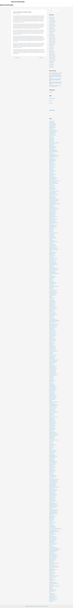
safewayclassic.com (52, 149)
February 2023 (51, 52)
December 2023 (51, 38)
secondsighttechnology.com (53, 258)
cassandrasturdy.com (52, 306)
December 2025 (51, 21)
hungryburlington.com (52, 372)
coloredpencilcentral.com (53, 216)
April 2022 (50, 67)
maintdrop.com (51, 168)
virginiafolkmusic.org (52, 276)
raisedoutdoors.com (52, 220)
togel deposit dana (52, 110)
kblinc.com (50, 239)
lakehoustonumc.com (52, 470)
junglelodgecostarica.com (53, 386)
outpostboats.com (52, 300)
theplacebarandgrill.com (52, 428)
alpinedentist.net (51, 173)
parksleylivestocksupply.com (53, 292)
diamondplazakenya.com (53, 551)
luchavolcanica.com (52, 414)
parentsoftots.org (51, 460)
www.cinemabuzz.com (52, 522)
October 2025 (51, 24)
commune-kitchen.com (52, 340)
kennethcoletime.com (52, 371)
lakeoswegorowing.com (52, 582)
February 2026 (51, 18)
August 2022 (51, 61)
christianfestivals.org (52, 387)
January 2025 (51, 28)
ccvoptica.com (51, 514)
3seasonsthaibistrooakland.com (54, 286)
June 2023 (50, 47)
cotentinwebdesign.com (52, 192)
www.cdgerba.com (52, 546)
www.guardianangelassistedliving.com (55, 549)
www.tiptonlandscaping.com (53, 512)
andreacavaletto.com (52, 291)
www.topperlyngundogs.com (53, 481)
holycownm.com (51, 415)
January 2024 (51, 37)
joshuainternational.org (52, 475)
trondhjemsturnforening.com (53, 550)
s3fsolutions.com (51, 206)
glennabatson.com (52, 329)
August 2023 (51, 44)
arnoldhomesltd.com (52, 215)
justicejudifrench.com (52, 367)
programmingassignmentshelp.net (54, 142)
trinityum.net (51, 535)
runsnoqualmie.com (52, 498)
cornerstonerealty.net (52, 527)
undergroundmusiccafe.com (53, 598)
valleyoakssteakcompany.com (53, 434)
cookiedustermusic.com (52, 410)
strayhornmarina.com (52, 330)
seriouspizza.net (51, 443)
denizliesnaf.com (51, 438)
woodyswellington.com (52, 540)
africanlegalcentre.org (52, 347)
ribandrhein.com (51, 278)
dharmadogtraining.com (52, 589)
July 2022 (50, 62)
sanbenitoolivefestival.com (53, 307)
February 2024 (51, 35)
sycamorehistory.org (52, 526)
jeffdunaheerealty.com (52, 484)
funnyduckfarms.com (52, 573)
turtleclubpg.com (51, 418)
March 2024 (51, 34)
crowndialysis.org (51, 267)
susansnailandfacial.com (52, 476)
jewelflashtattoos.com (52, 160)
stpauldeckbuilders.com (52, 495)
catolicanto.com (51, 281)
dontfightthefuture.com (52, 213)
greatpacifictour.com (52, 419)
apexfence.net (51, 601)
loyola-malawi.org (51, 297)
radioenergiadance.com (52, 174)
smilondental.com (51, 254)
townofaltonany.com (52, 399)
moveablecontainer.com (52, 188)
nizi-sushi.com (51, 377)
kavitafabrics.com (51, 413)
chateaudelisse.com (52, 179)
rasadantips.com (51, 137)
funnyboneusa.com (52, 409)
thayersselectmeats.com (52, 451)
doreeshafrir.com (51, 358)
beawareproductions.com (53, 361)
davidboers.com (51, 465)
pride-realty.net (51, 568)
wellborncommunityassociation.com (54, 180)
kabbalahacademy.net (52, 253)
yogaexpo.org (51, 288)
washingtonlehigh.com (52, 516)
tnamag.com (51, 448)
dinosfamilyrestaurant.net (53, 198)
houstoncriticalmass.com (53, 319)
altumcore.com (51, 446)
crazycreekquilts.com (52, 335)
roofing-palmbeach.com (52, 212)
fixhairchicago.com (52, 437)
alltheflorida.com (51, 561)
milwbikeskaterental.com (53, 396)
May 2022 (50, 65)
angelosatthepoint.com (52, 432)
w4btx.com (50, 250)
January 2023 (51, 54)
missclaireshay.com (52, 121)
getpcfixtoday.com (52, 161)
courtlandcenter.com (52, 423)
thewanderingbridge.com (53, 368)
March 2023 (51, 51)
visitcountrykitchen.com (52, 389)
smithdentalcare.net (52, 597)
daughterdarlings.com (52, 127)
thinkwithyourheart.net (52, 221)
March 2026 (51, 17)
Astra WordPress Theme (44, 606)
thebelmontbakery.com (52, 147)
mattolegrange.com (52, 385)
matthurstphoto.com (52, 560)
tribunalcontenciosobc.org (53, 325)
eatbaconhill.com (51, 141)
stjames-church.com (52, 356)
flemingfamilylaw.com (52, 579)
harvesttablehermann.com (53, 201)
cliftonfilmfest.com (52, 217)
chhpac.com (51, 588)
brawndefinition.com (52, 333)
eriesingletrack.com (52, 240)
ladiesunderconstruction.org (53, 194)
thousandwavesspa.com (52, 422)
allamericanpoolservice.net (53, 269)
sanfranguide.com (52, 315)
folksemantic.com (51, 229)
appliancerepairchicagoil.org (53, 151)
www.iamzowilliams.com (52, 530)
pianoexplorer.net (51, 532)
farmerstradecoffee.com (52, 462)
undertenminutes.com (52, 135)
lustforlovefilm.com (52, 343)
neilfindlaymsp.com (52, 424)
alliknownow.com (51, 323)
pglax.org (50, 400)
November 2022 (51, 57)
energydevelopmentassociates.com (54, 203)
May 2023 (50, 48)
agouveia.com (51, 584)
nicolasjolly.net (51, 344)
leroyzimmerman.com (52, 577)
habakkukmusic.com (52, 471)
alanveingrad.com (51, 391)
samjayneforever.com (52, 559)
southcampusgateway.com (53, 178)
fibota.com (50, 545)
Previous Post (17, 57)
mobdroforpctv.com (52, 305)
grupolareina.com (51, 189)
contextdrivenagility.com (52, 362)
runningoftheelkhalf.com (52, 483)
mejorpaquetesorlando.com (53, 248)
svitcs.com (50, 442)
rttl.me (50, 592)
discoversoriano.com (52, 311)
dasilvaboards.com (52, 328)
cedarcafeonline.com (52, 132)
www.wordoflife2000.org (53, 225)
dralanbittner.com (51, 235)
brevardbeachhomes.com (53, 207)
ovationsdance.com (52, 277)
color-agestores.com (52, 295)
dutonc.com (51, 382)
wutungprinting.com (52, 394)
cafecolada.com (51, 310)
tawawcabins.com (51, 227)
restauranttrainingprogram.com (54, 268)
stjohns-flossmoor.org (52, 408)
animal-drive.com (51, 447)
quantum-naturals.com (52, 555)
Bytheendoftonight (18, 2)
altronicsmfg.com (51, 140)
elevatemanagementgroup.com (53, 575)
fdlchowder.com (51, 502)
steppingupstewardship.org (53, 513)
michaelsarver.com (52, 259)
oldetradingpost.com (52, 193)
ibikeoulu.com (51, 363)
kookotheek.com (51, 175)
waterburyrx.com (51, 429)
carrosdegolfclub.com (52, 202)
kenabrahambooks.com (52, 339)
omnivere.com (51, 136)
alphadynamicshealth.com (53, 569)
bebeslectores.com (52, 196)
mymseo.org (51, 587)
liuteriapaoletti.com (52, 403)
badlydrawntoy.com (52, 469)
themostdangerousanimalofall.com (54, 320)
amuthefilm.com (51, 342)
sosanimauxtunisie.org (52, 170)
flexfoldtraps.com (51, 488)
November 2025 (51, 22)
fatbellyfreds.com (51, 541)
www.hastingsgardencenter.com (54, 531)
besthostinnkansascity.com (53, 596)
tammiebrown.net (51, 381)
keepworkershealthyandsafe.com (54, 155)
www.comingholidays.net (53, 314)
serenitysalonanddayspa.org (53, 131)
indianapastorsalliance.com (53, 433)
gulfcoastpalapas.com (52, 455)
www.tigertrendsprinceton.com (54, 479)
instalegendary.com (52, 154)
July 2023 (50, 45)
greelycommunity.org (52, 349)
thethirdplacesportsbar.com (53, 537)
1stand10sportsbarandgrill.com (53, 249)
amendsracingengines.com (53, 489)
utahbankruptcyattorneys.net (53, 222)
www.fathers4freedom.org (53, 480)
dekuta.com (51, 521)
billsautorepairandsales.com (53, 554)
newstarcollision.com (52, 255)
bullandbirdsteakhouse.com (53, 504)
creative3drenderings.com (53, 461)
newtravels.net (51, 145)
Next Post (41, 57)
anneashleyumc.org (52, 493)
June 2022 (50, 64)
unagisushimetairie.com (52, 159)
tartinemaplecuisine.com (53, 375)
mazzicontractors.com (52, 536)
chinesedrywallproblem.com (53, 405)
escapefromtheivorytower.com (53, 208)
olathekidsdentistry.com (52, 245)
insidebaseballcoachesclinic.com (54, 563)
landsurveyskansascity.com (53, 494)
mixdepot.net (51, 523)
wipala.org (50, 296)
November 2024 (51, 31)
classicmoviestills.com (52, 309)
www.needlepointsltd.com (53, 503)
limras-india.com (51, 122)
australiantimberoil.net (52, 197)
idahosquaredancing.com (53, 226)
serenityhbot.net (51, 474)
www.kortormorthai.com (52, 490)
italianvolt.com (51, 231)
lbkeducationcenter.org (52, 282)
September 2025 (51, 25)
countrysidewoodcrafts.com (53, 150)
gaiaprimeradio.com (52, 380)
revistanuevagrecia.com (52, 354)
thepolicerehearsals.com (53, 321)
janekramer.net (51, 376)
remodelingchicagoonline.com (53, 509)
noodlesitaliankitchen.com (53, 156)
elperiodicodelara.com (52, 123)
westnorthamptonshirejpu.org (53, 183)
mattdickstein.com (52, 467)
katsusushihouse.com (52, 348)
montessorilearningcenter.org (53, 556)
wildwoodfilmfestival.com (53, 182)
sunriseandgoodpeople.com (53, 404)
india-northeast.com (52, 211)
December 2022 (51, 55)
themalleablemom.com (52, 370)
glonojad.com (51, 353)
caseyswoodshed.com (52, 436)
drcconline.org (51, 427)
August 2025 (51, 27)
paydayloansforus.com (52, 146)
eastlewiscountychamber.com (53, 324)
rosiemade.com (51, 243)
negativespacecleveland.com (53, 401)
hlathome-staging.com (52, 262)
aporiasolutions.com (52, 452)
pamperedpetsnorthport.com (53, 241)
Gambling (14, 13)
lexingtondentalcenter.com (53, 264)
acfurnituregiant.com (52, 133)
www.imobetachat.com (52, 466)
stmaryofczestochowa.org (53, 366)
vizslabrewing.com (52, 234)
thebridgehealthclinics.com (53, 456)
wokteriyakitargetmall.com (53, 263)
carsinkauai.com (51, 564)
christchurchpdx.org (52, 338)
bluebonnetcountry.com (52, 164)
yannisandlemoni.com (52, 236)
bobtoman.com (51, 169)
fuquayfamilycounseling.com (53, 583)
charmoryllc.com (51, 316)
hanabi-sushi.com (51, 518)
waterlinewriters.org (52, 457)
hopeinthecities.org (52, 302)
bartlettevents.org (52, 187)
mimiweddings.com (52, 594)
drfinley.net (51, 578)
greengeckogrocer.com (52, 260)
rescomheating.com (52, 593)
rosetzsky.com (51, 352)
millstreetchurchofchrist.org (53, 565)
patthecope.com (51, 441)
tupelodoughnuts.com (52, 244)
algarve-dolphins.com (52, 390)
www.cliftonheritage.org (52, 507)
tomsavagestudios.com (52, 272)
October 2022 (51, 58)
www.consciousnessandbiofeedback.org (55, 528)
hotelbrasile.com (51, 184)
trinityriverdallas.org (52, 283)
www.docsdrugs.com (52, 499)
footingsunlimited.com (52, 497)
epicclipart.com (51, 165)
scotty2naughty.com (52, 357)
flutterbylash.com (51, 570)
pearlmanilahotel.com (52, 166)
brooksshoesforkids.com (53, 450)
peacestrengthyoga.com (52, 485)
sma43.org (50, 508)
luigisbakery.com (51, 517)
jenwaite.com (51, 574)
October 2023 (51, 41)
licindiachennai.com (52, 126)
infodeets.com (51, 128)
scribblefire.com (51, 287)
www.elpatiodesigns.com (53, 542)
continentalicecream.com (53, 334)
